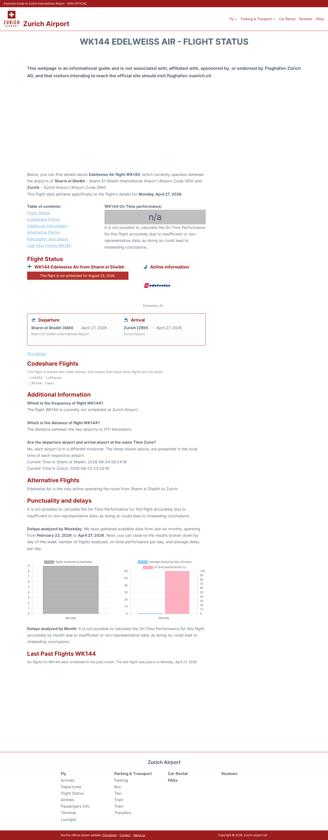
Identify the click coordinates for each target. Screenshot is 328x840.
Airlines (67, 799)
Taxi (118, 793)
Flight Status (38, 212)
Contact (125, 835)
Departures (71, 786)
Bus (117, 786)
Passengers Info (75, 806)
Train (118, 799)
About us (139, 835)
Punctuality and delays (47, 239)
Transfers (122, 812)
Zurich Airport (46, 23)
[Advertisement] (164, 133)
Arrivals (67, 780)
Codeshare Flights (43, 219)
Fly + (233, 19)
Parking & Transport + (258, 19)
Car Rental (287, 19)
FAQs (320, 19)
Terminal (68, 812)
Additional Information (47, 225)
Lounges (68, 819)
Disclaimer (110, 835)
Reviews (305, 19)
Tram (118, 806)
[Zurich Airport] (11, 19)
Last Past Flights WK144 (49, 245)
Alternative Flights (43, 232)
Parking (121, 780)
